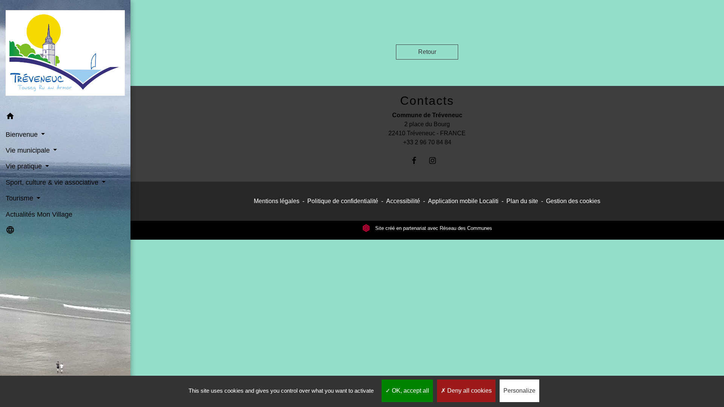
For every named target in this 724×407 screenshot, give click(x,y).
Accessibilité (403, 201)
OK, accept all (409, 390)
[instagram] (436, 160)
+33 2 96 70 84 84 (427, 142)
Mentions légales (276, 201)
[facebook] (418, 160)
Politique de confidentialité (342, 201)
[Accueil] (65, 54)
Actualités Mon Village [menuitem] (39, 214)
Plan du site (522, 201)
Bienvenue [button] (23, 134)
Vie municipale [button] (29, 150)
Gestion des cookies (573, 201)
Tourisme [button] (20, 198)
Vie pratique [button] (25, 166)
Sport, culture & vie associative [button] (53, 182)
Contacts (427, 100)
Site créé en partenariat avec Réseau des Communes (433, 228)
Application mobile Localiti (463, 201)
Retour (427, 52)
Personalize (519, 390)
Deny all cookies (469, 390)
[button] (65, 117)
